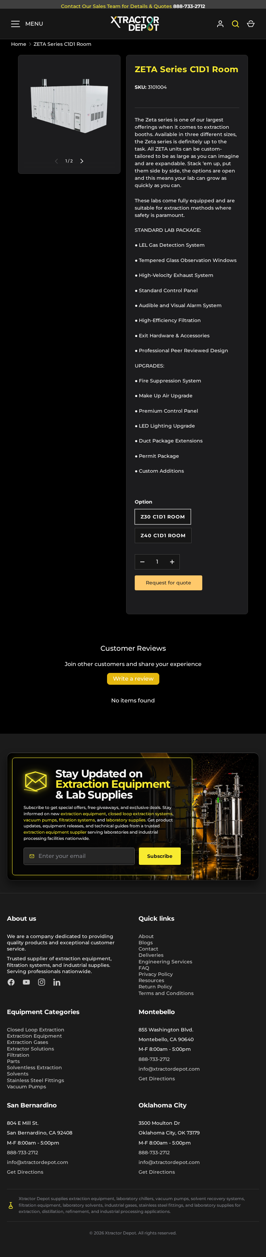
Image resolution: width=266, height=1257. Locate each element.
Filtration (18, 1055)
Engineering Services (165, 962)
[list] (69, 106)
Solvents (17, 1074)
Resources (151, 980)
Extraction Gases (27, 1042)
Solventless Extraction (34, 1067)
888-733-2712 (189, 6)
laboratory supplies (125, 819)
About (146, 936)
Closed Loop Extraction (35, 1030)
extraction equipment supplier (55, 832)
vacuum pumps (40, 819)
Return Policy (155, 987)
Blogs (146, 942)
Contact (148, 949)
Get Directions (157, 1078)
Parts (13, 1061)
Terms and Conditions (166, 993)
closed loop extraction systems (140, 813)
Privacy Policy (156, 974)
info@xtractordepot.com (169, 1069)
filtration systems (77, 819)
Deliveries (151, 955)
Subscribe (159, 856)
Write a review (133, 678)
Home (18, 44)
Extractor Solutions (30, 1049)
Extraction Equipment (34, 1036)
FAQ (144, 968)
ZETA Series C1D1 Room (62, 44)
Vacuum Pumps (26, 1086)
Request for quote (168, 583)
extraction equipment (83, 813)
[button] (250, 24)
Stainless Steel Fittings (35, 1080)
